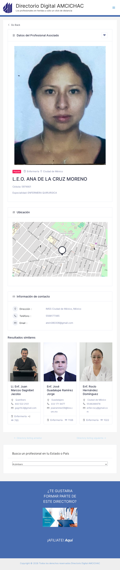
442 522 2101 (22, 403)
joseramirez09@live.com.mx (62, 410)
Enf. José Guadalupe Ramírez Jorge (60, 390)
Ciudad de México (53, 171)
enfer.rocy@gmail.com (97, 410)
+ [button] (17, 226)
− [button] (17, 230)
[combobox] (60, 463)
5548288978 (93, 403)
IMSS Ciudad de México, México (63, 308)
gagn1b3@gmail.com (25, 408)
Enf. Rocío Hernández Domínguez (90, 390)
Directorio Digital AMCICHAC (50, 6)
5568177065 (53, 315)
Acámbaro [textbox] (59, 464)
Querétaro (20, 399)
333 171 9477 (58, 403)
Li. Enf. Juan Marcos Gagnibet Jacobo (22, 390)
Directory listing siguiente (91, 438)
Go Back (15, 24)
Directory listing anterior (28, 438)
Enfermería (33, 171)
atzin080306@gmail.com (59, 322)
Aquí (69, 540)
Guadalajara (57, 399)
